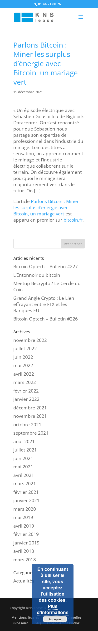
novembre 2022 (30, 340)
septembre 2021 (31, 433)
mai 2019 (23, 517)
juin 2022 (23, 357)
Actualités (23, 581)
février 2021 (26, 492)
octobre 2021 (27, 425)
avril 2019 (23, 526)
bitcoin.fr (73, 220)
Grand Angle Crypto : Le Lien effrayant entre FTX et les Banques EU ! (43, 304)
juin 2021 (23, 458)
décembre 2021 (30, 408)
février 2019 (26, 534)
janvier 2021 (26, 500)
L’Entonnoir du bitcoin (36, 275)
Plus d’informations (53, 609)
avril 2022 (23, 374)
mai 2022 (23, 365)
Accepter (55, 619)
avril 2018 (23, 551)
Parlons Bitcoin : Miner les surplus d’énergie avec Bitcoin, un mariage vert (46, 207)
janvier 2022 (26, 399)
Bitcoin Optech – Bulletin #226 (45, 319)
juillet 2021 (25, 450)
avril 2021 (23, 475)
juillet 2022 (25, 348)
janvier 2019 (26, 543)
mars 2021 (24, 484)
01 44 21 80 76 (49, 4)
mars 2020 (24, 509)
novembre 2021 (30, 416)
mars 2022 (24, 382)
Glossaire (20, 623)
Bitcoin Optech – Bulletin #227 (45, 266)
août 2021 (24, 441)
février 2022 (26, 391)
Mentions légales (25, 617)
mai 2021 (23, 467)
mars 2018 (24, 560)
